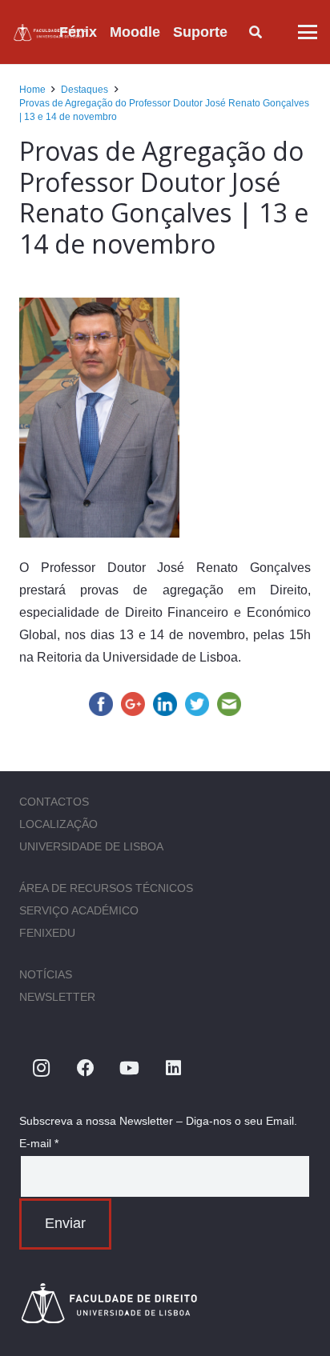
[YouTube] (129, 1068)
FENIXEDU (47, 932)
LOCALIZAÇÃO (58, 824)
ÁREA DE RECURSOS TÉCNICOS (106, 888)
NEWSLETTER (57, 996)
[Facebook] (85, 1068)
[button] (240, 32)
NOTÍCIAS (45, 974)
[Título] (50, 32)
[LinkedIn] (173, 1068)
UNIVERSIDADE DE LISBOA (91, 846)
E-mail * (38, 1143)
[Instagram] (41, 1068)
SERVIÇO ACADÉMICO (79, 910)
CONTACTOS (54, 801)
